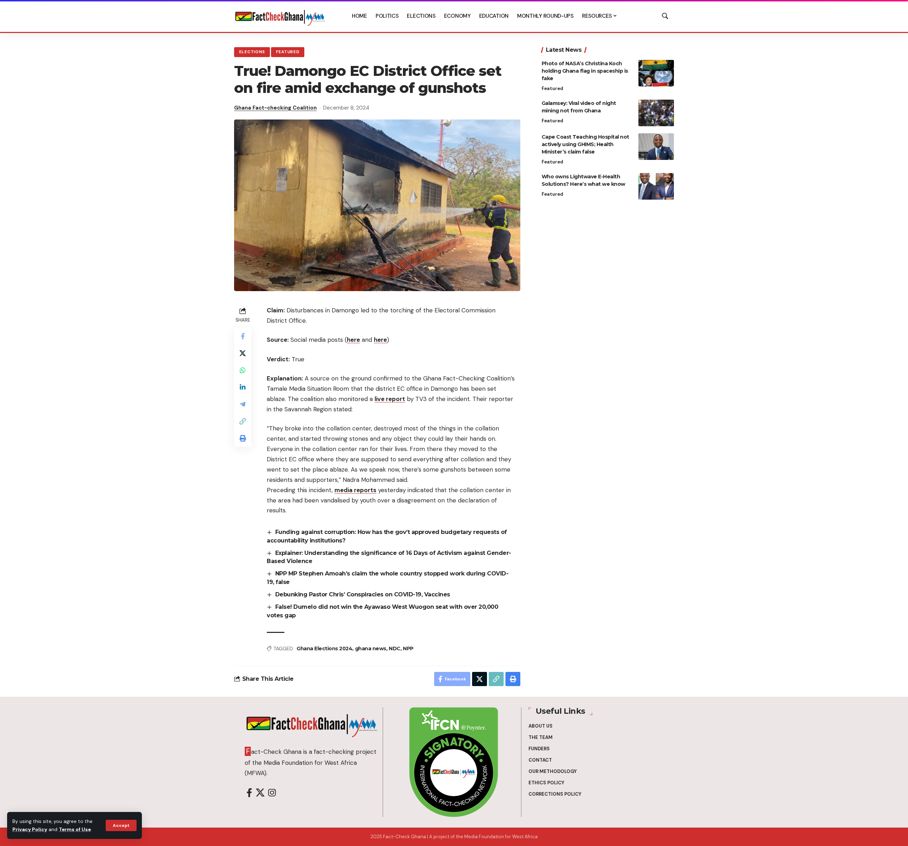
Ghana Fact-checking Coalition (275, 107)
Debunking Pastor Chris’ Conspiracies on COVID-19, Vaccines (362, 594)
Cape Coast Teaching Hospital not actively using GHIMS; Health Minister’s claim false (585, 144)
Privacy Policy (29, 829)
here (353, 340)
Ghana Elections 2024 (324, 648)
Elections (252, 52)
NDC (394, 648)
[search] (665, 16)
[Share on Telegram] (242, 404)
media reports (355, 490)
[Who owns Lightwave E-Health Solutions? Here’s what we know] (656, 186)
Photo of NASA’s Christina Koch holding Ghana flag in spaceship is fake (585, 71)
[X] (260, 793)
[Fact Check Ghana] (280, 16)
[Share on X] (242, 353)
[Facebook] (249, 793)
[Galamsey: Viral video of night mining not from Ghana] (656, 113)
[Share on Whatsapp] (242, 370)
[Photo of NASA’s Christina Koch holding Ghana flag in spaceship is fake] (656, 73)
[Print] (242, 438)
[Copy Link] (242, 421)
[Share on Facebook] (242, 336)
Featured (288, 52)
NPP (408, 648)
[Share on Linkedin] (242, 387)
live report (390, 399)
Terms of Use (75, 829)
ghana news (370, 648)
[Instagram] (272, 793)
